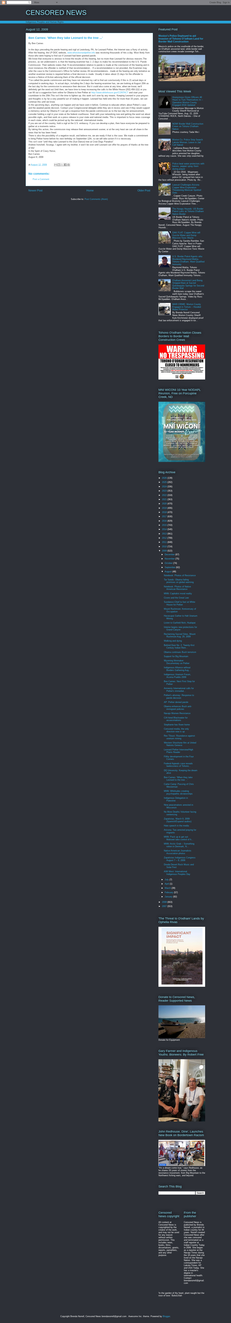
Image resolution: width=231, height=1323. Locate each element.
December (170, 554)
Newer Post (35, 190)
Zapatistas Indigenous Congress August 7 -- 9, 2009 (179, 859)
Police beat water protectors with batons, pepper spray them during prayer (188, 166)
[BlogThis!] (59, 164)
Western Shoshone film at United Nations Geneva (180, 744)
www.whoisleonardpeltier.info (81, 52)
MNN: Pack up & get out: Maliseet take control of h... (178, 838)
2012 (164, 538)
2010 (164, 546)
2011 (164, 542)
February (169, 892)
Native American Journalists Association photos (177, 852)
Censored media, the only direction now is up (176, 730)
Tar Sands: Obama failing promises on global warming (179, 581)
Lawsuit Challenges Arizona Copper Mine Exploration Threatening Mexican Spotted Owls (186, 188)
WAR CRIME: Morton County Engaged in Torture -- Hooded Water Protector (186, 307)
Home (90, 190)
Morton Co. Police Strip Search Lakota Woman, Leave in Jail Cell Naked (187, 142)
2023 (164, 490)
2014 (164, 529)
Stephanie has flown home (177, 724)
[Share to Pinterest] (68, 164)
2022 (164, 495)
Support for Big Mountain (176, 656)
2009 (164, 550)
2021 (164, 499)
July (167, 879)
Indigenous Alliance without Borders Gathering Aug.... (177, 668)
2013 (164, 533)
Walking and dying (173, 641)
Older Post (143, 190)
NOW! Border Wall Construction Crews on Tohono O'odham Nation (187, 126)
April (167, 884)
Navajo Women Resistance (177, 713)
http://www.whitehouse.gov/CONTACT (109, 92)
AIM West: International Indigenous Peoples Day (177, 872)
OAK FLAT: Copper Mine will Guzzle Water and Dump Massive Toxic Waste (186, 235)
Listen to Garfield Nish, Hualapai (179, 622)
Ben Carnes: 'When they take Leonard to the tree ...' (178, 778)
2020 (164, 503)
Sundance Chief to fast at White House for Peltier (179, 603)
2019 (164, 508)
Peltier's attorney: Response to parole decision (179, 696)
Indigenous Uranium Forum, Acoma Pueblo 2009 (177, 675)
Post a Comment (41, 179)
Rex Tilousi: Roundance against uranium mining (179, 737)
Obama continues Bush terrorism (180, 652)
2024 (164, 486)
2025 (164, 482)
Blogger (166, 1316)
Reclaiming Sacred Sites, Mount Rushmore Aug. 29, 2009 (179, 635)
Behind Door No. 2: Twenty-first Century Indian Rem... (179, 646)
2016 (164, 521)
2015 (164, 525)
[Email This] (55, 164)
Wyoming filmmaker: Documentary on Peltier (176, 662)
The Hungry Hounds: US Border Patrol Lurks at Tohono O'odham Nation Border (188, 211)
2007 (164, 906)
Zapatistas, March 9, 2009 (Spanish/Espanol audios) (177, 820)
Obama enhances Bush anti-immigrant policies (178, 707)
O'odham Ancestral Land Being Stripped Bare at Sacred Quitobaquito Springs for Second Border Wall (188, 284)
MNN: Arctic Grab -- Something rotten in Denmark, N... (179, 845)
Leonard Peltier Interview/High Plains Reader (178, 751)
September (170, 567)
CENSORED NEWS (56, 12)
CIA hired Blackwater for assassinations (176, 719)
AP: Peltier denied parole (176, 702)
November (170, 558)
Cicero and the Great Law (176, 597)
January (169, 896)
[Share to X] (62, 164)
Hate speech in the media (176, 825)
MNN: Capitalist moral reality (178, 593)
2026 (164, 478)
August (168, 571)
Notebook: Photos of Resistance (180, 575)
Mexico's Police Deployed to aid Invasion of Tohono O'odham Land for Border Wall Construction (180, 38)
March (168, 888)
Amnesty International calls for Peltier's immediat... (179, 689)
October (169, 563)
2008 (164, 902)
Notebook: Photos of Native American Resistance (177, 588)
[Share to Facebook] (65, 164)
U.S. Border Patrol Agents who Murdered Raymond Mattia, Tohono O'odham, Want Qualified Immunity (188, 260)
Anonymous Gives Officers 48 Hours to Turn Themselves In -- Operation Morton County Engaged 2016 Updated (187, 101)
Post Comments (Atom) (96, 199)
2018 (164, 512)
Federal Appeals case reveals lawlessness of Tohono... (178, 764)
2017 (164, 516)
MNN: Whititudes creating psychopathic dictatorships (178, 792)
